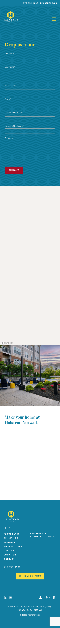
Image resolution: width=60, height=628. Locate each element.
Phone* (8, 99)
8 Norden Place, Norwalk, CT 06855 (42, 535)
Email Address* (11, 86)
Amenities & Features (11, 540)
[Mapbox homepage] (7, 343)
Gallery (9, 550)
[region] (30, 265)
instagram (9, 528)
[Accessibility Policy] (6, 598)
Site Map (38, 610)
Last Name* (10, 67)
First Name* (10, 54)
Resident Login (48, 3)
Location (10, 555)
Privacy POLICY (24, 610)
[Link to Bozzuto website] (47, 598)
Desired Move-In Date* (14, 113)
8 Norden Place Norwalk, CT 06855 (13, 453)
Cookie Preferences (30, 615)
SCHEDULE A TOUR (29, 576)
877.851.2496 (11, 458)
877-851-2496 (30, 3)
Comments (9, 138)
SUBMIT (14, 170)
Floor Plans (12, 534)
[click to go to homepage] (11, 515)
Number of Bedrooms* (14, 126)
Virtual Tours (13, 546)
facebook (5, 528)
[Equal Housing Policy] (11, 598)
